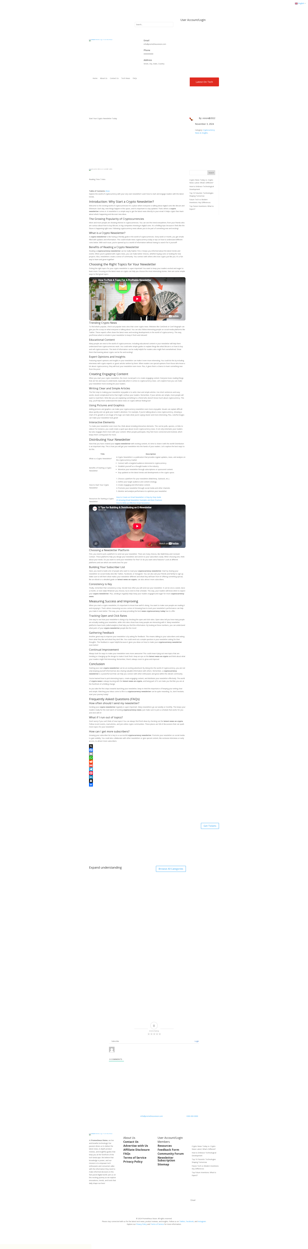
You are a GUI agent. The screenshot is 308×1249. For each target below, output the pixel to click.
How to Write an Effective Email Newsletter (133, 503)
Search (211, 173)
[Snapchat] (137, 781)
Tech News (125, 78)
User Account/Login (193, 20)
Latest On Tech (204, 81)
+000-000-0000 (192, 1116)
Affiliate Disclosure (136, 1150)
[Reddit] (137, 761)
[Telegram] (137, 769)
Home (95, 78)
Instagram (202, 1221)
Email (146, 40)
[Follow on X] (96, 20)
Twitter (182, 1221)
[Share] (137, 785)
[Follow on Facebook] (91, 20)
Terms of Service (134, 1157)
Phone (147, 50)
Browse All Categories (171, 868)
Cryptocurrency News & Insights (116, 895)
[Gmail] (137, 765)
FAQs (135, 78)
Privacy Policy (132, 1161)
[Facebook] (137, 750)
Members (164, 1142)
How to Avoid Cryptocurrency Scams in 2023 (114, 955)
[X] (137, 746)
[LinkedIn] (137, 777)
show (107, 191)
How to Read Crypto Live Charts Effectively (113, 923)
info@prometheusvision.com (151, 1116)
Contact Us (114, 78)
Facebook (190, 1221)
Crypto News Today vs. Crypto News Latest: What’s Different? (123, 891)
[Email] (137, 754)
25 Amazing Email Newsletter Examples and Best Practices (139, 500)
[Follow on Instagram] (101, 20)
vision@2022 (208, 118)
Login (196, 1041)
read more (95, 904)
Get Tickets (210, 825)
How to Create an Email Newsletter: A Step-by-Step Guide (138, 497)
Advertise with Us (135, 1146)
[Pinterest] (137, 773)
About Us (103, 78)
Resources (165, 1146)
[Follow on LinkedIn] (105, 20)
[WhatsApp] (137, 758)
